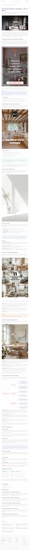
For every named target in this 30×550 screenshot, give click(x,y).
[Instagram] (1, 543)
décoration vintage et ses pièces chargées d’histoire (18, 172)
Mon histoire (24, 539)
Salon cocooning (10, 539)
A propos (16, 1)
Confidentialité (24, 544)
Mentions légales (25, 543)
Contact (19, 1)
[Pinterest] (3, 543)
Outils (13, 1)
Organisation (17, 539)
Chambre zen (9, 540)
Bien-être (17, 540)
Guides (10, 1)
